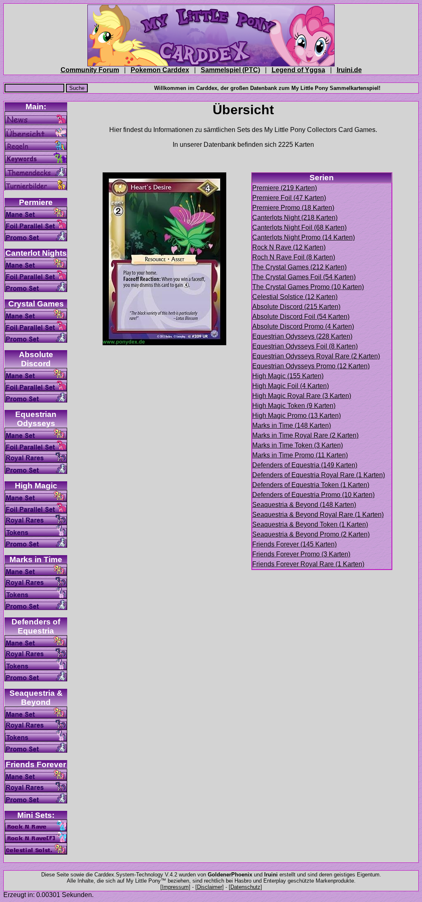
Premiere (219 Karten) (284, 187)
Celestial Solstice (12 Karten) (295, 296)
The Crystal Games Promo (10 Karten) (308, 286)
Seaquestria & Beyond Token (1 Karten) (310, 524)
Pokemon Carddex (160, 69)
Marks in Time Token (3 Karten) (297, 445)
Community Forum (90, 69)
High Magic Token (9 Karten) (293, 405)
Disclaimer (209, 887)
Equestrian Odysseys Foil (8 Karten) (305, 346)
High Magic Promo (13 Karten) (296, 415)
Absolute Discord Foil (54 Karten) (300, 316)
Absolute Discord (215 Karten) (296, 306)
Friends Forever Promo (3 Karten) (301, 554)
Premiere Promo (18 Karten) (293, 207)
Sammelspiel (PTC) (230, 69)
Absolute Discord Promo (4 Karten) (303, 326)
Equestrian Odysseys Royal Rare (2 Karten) (316, 356)
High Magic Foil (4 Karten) (290, 385)
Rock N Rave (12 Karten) (289, 247)
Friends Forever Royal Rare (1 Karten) (308, 564)
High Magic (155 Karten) (288, 375)
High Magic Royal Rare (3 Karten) (301, 395)
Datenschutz (245, 887)
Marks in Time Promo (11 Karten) (300, 455)
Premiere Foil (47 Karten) (289, 197)
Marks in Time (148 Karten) (291, 425)
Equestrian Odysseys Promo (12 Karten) (311, 366)
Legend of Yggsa (298, 69)
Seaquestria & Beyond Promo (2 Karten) (311, 534)
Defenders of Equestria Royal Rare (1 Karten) (318, 474)
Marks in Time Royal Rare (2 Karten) (305, 435)
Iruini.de (349, 69)
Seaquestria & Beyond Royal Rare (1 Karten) (318, 514)
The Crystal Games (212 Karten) (299, 267)
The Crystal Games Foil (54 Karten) (304, 276)
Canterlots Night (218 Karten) (295, 217)
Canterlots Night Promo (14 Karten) (303, 237)
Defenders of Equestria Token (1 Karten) (310, 484)
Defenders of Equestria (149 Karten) (304, 465)
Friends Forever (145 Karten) (294, 544)
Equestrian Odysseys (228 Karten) (302, 336)
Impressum (175, 887)
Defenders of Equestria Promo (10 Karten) (313, 494)
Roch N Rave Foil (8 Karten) (293, 257)
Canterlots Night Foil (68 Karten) (299, 227)
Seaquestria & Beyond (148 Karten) (304, 504)
